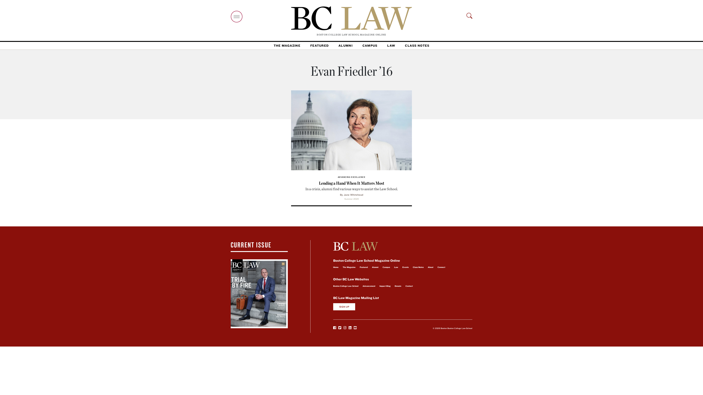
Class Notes (417, 45)
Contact (409, 286)
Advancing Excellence (351, 177)
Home (336, 267)
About (430, 267)
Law (391, 45)
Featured (319, 45)
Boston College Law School (345, 286)
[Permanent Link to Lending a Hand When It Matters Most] (351, 130)
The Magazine (287, 45)
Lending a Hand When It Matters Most (351, 183)
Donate (398, 286)
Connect (441, 267)
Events (405, 267)
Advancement (369, 286)
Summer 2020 (351, 199)
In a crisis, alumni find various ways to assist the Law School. (351, 189)
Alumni (346, 45)
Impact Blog (385, 286)
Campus (369, 45)
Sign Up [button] (344, 306)
